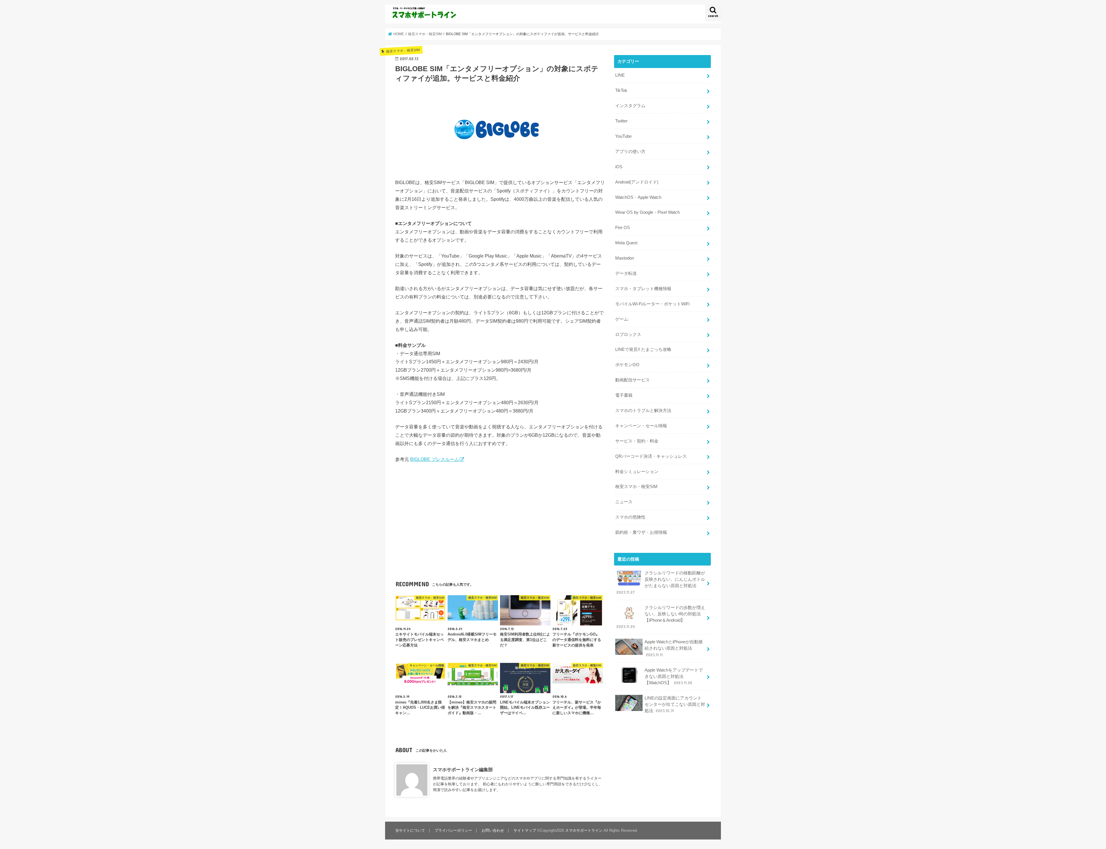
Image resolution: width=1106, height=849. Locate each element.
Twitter (621, 121)
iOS (618, 166)
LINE (620, 75)
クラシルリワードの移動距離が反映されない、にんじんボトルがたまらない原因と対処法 (660, 583)
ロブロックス (628, 334)
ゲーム (621, 319)
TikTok (621, 90)
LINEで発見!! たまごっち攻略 (643, 349)
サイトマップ (525, 830)
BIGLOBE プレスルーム (434, 459)
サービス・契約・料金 (636, 441)
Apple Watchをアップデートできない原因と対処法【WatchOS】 (674, 676)
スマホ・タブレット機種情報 (643, 288)
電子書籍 (623, 395)
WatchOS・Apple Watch (638, 197)
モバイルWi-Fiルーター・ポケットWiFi (652, 304)
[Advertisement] (500, 512)
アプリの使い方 (630, 151)
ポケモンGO (627, 364)
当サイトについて (410, 830)
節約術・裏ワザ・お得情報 (641, 532)
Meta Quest (626, 243)
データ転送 (626, 273)
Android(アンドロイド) (636, 182)
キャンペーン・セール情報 (641, 425)
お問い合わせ (493, 830)
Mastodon (624, 258)
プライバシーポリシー (453, 830)
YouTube (623, 136)
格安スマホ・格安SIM (636, 486)
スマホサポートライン (584, 830)
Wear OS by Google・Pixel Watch (647, 212)
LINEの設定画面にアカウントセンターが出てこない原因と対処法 (675, 704)
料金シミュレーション (636, 471)
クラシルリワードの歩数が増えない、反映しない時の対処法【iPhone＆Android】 (660, 617)
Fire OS (622, 227)
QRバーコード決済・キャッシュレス (651, 456)
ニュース (623, 502)
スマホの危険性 (630, 517)
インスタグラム (630, 105)
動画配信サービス (632, 380)
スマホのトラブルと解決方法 (643, 410)
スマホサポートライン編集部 (463, 769)
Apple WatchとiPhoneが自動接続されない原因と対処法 (674, 648)
